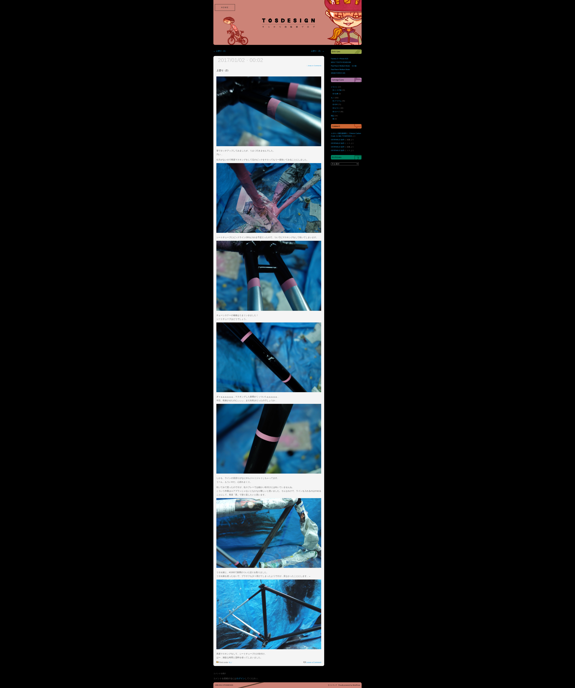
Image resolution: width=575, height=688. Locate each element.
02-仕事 (335, 94)
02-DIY (335, 104)
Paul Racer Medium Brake (340, 69)
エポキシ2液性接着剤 (339, 133)
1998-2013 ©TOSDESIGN (224, 685)
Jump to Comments (314, 65)
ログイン (240, 678)
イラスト (334, 87)
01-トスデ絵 (337, 90)
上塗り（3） (317, 51)
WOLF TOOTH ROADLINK (341, 62)
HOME (225, 7)
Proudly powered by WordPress (349, 685)
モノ (230, 662)
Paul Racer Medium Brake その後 (344, 66)
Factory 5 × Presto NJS (339, 59)
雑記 (332, 116)
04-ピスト (336, 108)
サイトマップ (332, 685)
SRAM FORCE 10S (338, 73)
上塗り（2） (223, 70)
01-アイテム (337, 101)
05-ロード (336, 112)
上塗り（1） (220, 51)
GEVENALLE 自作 (337, 140)
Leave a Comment (313, 662)
